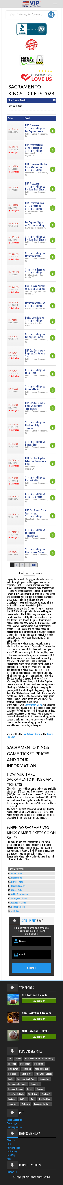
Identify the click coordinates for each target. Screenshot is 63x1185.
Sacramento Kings (33, 705)
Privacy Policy (13, 1148)
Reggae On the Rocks (42, 1104)
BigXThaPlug (13, 1068)
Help (9, 1158)
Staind (18, 1058)
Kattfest (23, 1099)
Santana (40, 1089)
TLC (9, 1058)
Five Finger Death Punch (26, 1079)
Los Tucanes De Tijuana (17, 1084)
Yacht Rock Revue (42, 1068)
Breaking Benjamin (15, 1089)
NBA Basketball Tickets (36, 1013)
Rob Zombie (12, 1073)
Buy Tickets (38, 1000)
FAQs (9, 1144)
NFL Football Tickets (34, 995)
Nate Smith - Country (44, 1073)
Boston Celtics (16, 873)
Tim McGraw (32, 1094)
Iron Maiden (38, 1063)
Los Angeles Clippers (19, 898)
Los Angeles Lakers (18, 902)
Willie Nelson (25, 1063)
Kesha (10, 1079)
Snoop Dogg (12, 1104)
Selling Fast (14, 152)
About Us (11, 1140)
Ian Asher (11, 1099)
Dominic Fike (45, 1079)
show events (30, 573)
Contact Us (12, 1172)
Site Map (11, 1155)
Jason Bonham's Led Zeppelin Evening (39, 1058)
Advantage (12, 1123)
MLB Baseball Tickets (35, 1031)
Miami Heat (15, 910)
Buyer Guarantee (14, 1120)
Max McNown (26, 1073)
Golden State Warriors (19, 894)
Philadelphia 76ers (18, 885)
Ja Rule (29, 1089)
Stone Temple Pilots (16, 1094)
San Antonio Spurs (31, 734)
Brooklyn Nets (16, 877)
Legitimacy (12, 1151)
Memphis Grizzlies (18, 906)
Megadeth (12, 1063)
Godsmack (26, 1104)
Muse (33, 1099)
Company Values (14, 1127)
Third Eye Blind (44, 1099)
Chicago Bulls (16, 890)
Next (33, 564)
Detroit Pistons (17, 881)
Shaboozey (35, 1084)
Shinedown (26, 1068)
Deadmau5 (46, 1094)
